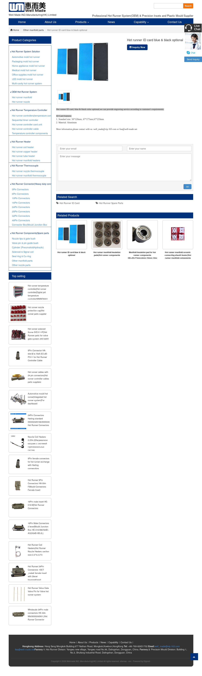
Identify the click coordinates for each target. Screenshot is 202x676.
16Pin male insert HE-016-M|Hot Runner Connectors (38, 505)
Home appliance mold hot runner (28, 65)
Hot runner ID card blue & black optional (71, 253)
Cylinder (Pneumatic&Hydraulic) (28, 247)
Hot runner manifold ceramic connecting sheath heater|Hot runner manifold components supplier (178, 256)
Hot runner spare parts (110, 203)
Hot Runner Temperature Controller (29, 110)
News (111, 22)
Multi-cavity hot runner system (27, 83)
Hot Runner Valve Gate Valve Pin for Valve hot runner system (38, 591)
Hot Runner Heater (21, 141)
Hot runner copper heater (24, 151)
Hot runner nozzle (21, 101)
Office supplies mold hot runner (27, 74)
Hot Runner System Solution (25, 51)
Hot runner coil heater (23, 147)
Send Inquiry (193, 59)
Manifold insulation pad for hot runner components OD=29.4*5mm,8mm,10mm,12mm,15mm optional (146, 256)
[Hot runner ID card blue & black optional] (64, 96)
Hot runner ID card (69, 203)
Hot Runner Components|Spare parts (30, 233)
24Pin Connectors (21, 207)
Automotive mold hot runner (26, 56)
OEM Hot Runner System (24, 91)
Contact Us (175, 22)
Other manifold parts (33, 30)
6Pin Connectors (20, 193)
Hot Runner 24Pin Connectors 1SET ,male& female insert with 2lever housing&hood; (37, 573)
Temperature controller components (30, 133)
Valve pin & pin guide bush (25, 243)
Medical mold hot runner (24, 70)
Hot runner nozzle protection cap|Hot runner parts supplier (37, 310)
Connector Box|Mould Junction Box (29, 224)
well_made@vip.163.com (167, 646)
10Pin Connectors (21, 198)
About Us (50, 22)
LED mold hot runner (22, 79)
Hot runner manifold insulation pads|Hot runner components (106, 253)
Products (81, 22)
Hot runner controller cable (25, 128)
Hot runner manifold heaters (26, 160)
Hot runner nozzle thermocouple (28, 171)
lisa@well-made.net (25, 649)
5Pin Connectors (20, 189)
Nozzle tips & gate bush (24, 238)
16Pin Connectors (21, 202)
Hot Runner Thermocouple (24, 165)
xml (129, 661)
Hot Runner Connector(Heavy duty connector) (31, 183)
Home (22, 22)
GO (187, 186)
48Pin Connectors (21, 220)
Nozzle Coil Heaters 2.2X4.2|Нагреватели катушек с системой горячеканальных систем (38, 443)
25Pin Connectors (21, 211)
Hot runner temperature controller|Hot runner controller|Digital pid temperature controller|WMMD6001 (38, 292)
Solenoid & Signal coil (22, 251)
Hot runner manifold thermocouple (29, 175)
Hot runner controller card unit (27, 124)
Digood (147, 661)
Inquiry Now (138, 47)
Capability (140, 22)
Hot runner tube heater (23, 155)
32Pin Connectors (21, 215)
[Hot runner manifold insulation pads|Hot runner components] (107, 234)
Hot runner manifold (22, 97)
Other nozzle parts (21, 265)
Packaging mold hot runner (25, 61)
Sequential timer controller (25, 120)
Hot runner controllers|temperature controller (31, 115)
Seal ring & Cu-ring (21, 256)
